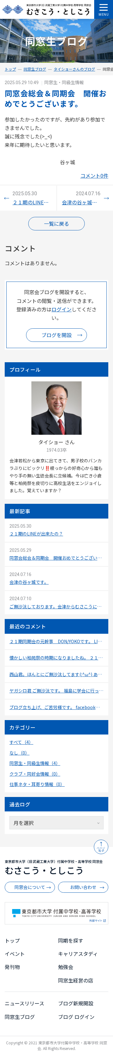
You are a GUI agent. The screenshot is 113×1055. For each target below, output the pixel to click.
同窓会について (29, 887)
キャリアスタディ (78, 953)
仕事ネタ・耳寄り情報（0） (37, 784)
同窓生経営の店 (75, 980)
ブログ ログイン (76, 1016)
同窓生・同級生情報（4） (34, 763)
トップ (10, 69)
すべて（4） (21, 742)
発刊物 (12, 967)
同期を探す (70, 940)
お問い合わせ (83, 887)
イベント (15, 953)
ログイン (61, 309)
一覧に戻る (56, 223)
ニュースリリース (24, 1003)
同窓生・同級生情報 (64, 82)
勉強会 (65, 967)
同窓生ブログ (35, 69)
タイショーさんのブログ (74, 69)
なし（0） (19, 753)
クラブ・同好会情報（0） (34, 774)
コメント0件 (94, 175)
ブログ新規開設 (75, 1003)
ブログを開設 (56, 335)
